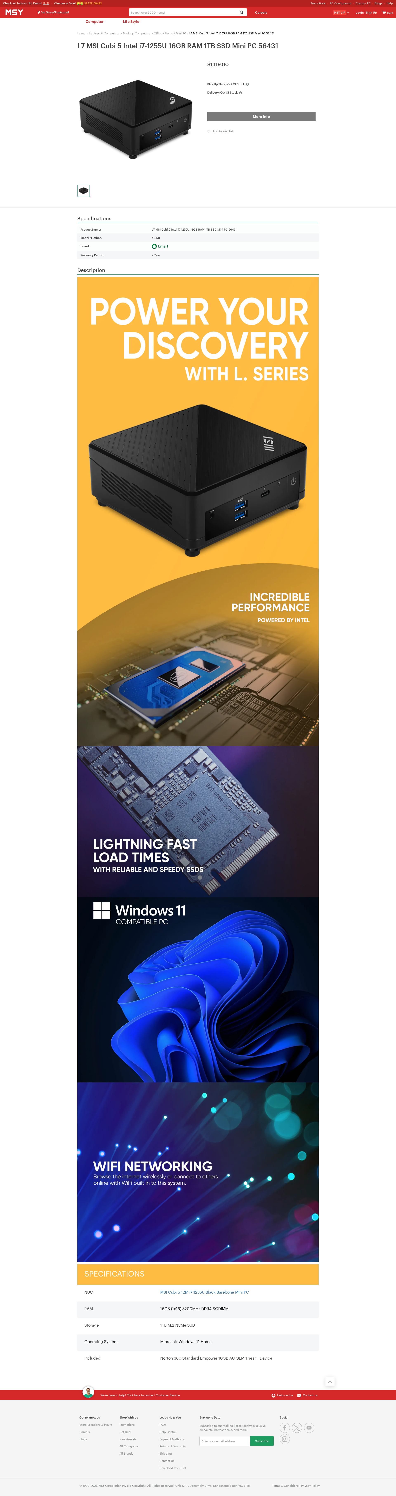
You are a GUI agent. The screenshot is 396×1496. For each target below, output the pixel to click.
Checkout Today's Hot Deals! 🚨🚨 (26, 3)
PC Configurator (340, 3)
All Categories (129, 1446)
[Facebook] (286, 1432)
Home (81, 33)
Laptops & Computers (104, 33)
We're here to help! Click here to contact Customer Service (140, 1395)
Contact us (310, 1395)
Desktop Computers (136, 33)
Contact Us (166, 1460)
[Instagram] (285, 1443)
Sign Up (371, 12)
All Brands (126, 1453)
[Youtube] (309, 1432)
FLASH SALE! (93, 3)
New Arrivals (127, 1439)
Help (390, 3)
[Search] (241, 12)
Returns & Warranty (172, 1446)
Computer (95, 21)
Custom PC (363, 3)
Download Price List (172, 1468)
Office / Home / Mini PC (170, 33)
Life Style (131, 21)
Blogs (378, 3)
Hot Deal (125, 1432)
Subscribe (262, 1441)
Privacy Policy (310, 1485)
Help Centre (167, 1432)
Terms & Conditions (285, 1485)
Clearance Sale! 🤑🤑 (69, 3)
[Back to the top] (330, 1381)
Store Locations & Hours (95, 1424)
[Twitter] (298, 1432)
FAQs (162, 1424)
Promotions (318, 3)
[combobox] (188, 12)
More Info (261, 116)
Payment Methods (171, 1439)
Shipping (165, 1453)
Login (360, 12)
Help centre (285, 1395)
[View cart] (384, 12)
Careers (261, 12)
